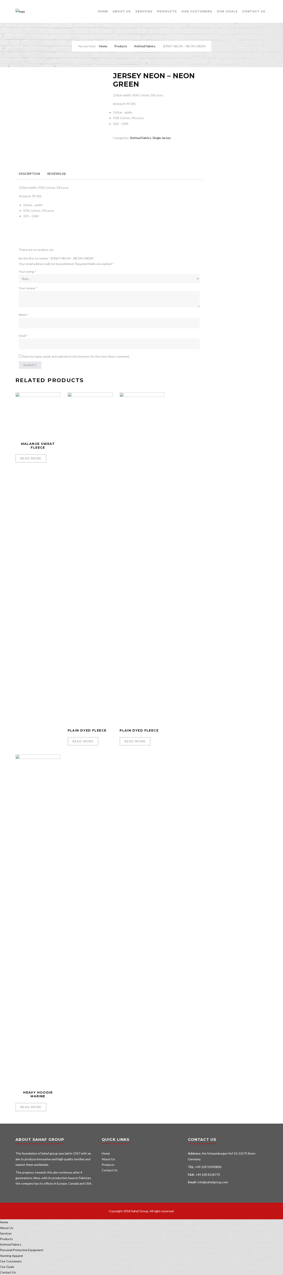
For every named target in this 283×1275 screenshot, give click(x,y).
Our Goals (227, 11)
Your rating (27, 271)
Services (144, 11)
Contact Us (253, 11)
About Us (122, 11)
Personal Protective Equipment (21, 1250)
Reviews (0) (56, 173)
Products (167, 11)
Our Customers (196, 11)
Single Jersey (162, 138)
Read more (31, 458)
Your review (28, 288)
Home (103, 11)
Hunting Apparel (11, 1256)
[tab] (29, 174)
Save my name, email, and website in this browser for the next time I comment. (76, 356)
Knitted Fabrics (144, 46)
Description (29, 173)
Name (24, 314)
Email (23, 335)
